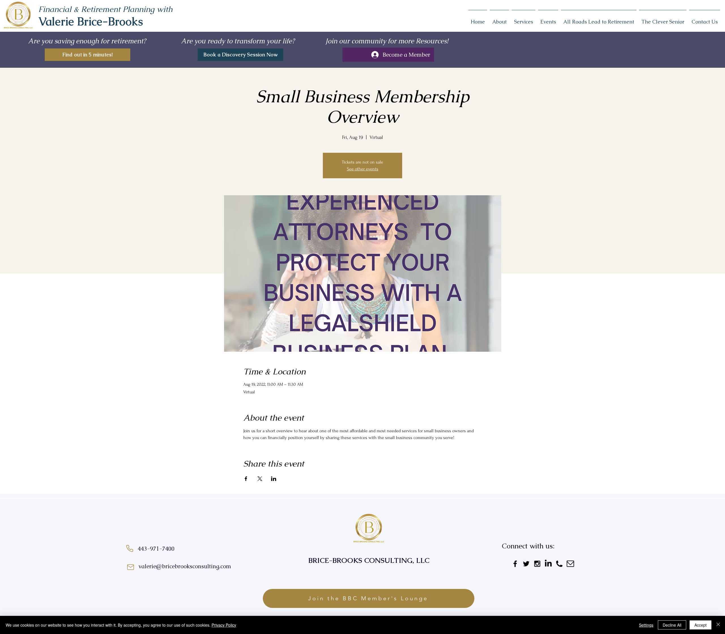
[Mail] (130, 567)
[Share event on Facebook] (246, 478)
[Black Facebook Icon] (515, 563)
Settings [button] (646, 625)
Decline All (672, 625)
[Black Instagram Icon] (537, 563)
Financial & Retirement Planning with (105, 9)
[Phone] (129, 548)
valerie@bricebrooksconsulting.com (184, 566)
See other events (362, 168)
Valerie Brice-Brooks (90, 21)
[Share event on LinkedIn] (273, 478)
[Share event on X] (260, 478)
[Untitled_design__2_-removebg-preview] (570, 563)
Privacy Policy (224, 625)
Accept (700, 625)
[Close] (718, 624)
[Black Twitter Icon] (526, 563)
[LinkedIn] (548, 563)
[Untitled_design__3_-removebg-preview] (559, 563)
